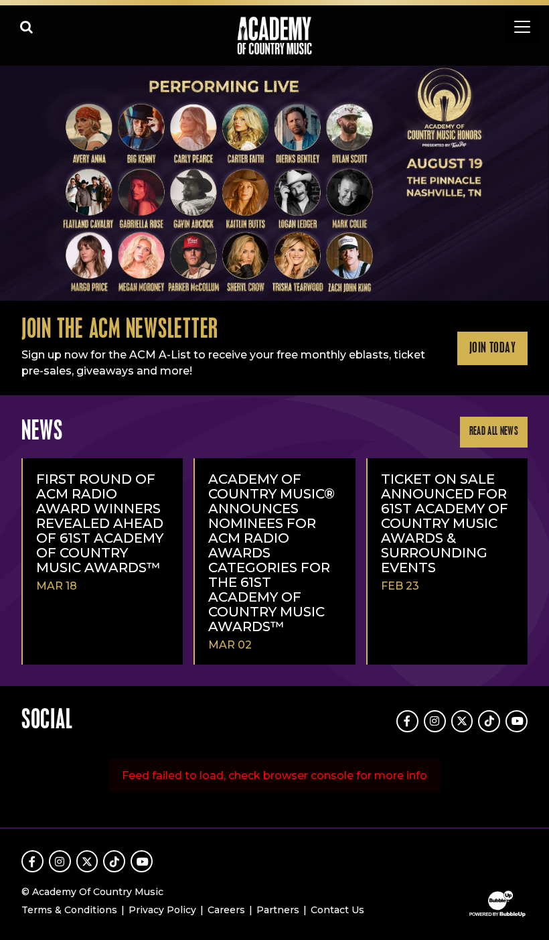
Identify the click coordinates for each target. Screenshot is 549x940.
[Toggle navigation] (522, 27)
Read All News (493, 432)
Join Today (492, 348)
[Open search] (27, 27)
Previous (16, 183)
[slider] (274, 183)
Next (533, 183)
